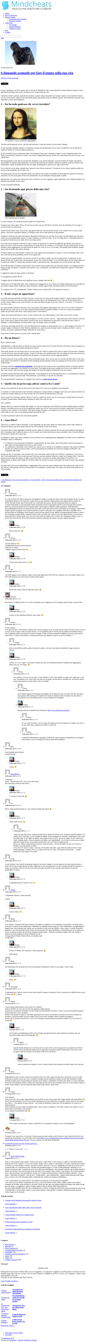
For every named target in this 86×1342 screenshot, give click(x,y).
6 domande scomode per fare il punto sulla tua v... (21, 1143)
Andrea (12, 890)
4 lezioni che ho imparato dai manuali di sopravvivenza (23, 1200)
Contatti (7, 32)
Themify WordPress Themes (27, 1340)
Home (7, 13)
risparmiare (8, 1252)
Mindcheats (6, 1338)
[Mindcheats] (27, 10)
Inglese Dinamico (15, 27)
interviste (8, 1246)
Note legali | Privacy (7, 1325)
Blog (6, 30)
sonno (7, 1256)
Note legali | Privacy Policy (14, 1333)
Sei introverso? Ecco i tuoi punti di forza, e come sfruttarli (20, 480)
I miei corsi (8, 23)
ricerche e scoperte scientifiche (15, 1254)
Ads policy (8, 1335)
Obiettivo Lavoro (15, 28)
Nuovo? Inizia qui (11, 15)
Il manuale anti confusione (18, 19)
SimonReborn (15, 774)
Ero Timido (13, 25)
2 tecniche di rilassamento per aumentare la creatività (22, 1229)
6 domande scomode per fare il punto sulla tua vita (37, 73)
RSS (2, 38)
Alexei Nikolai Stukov (17, 1156)
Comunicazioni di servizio (13, 1250)
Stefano (3, 78)
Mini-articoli (9, 1244)
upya (12, 1071)
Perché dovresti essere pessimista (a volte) (19, 1222)
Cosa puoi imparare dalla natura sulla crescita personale (23, 1207)
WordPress (12, 1340)
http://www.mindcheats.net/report (59, 710)
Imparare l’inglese (15, 21)
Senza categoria (10, 1248)
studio (7, 1258)
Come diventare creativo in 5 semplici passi (19, 1215)
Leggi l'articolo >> (11, 1204)
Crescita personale (12, 78)
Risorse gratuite (10, 17)
